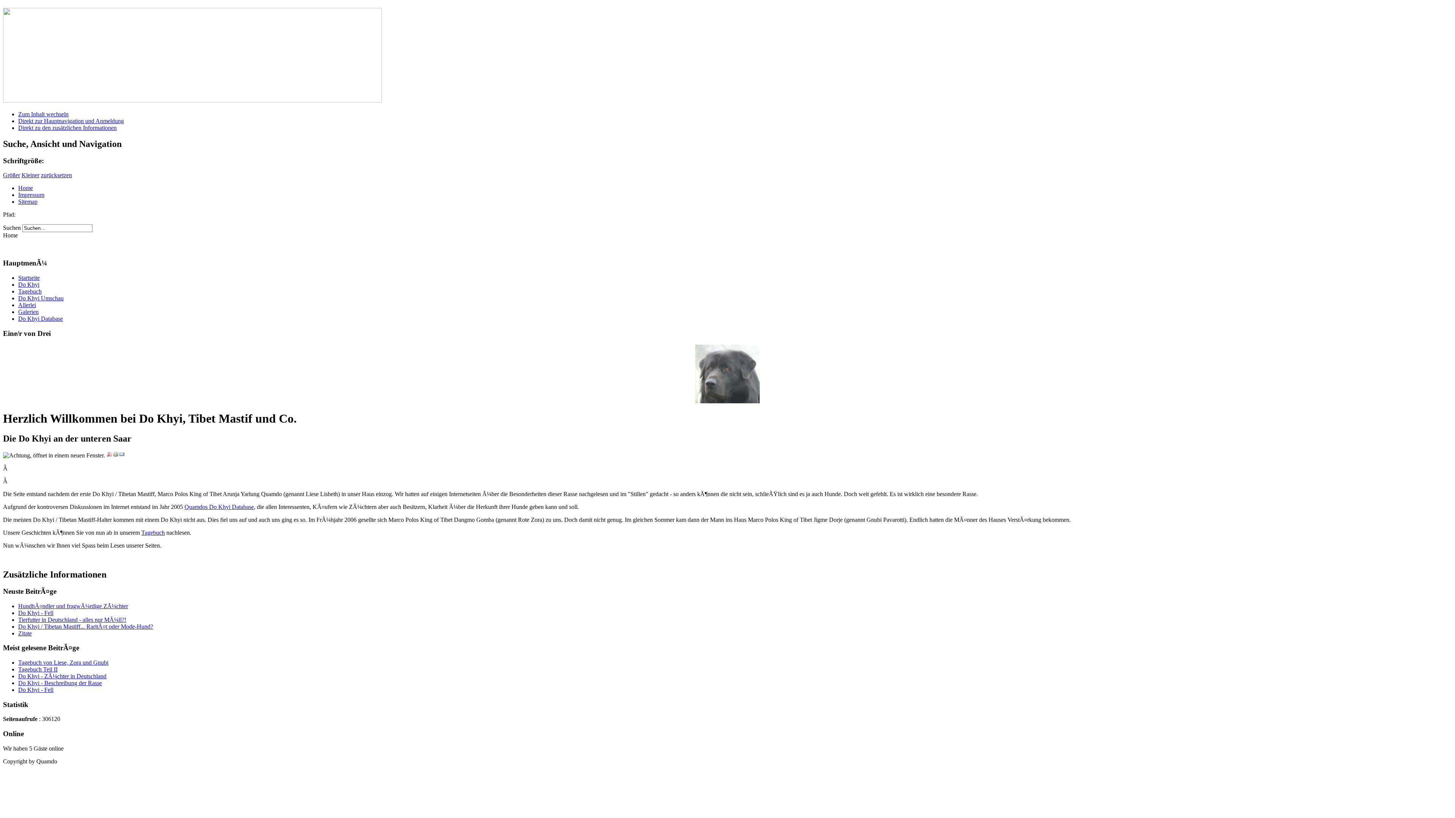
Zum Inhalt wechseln (43, 114)
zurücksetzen (56, 175)
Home (25, 188)
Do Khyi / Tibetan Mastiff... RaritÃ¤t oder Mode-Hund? (85, 626)
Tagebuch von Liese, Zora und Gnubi (63, 662)
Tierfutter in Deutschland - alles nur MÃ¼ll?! (72, 620)
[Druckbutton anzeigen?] (116, 455)
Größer (11, 175)
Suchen (12, 228)
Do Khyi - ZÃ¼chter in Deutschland (62, 676)
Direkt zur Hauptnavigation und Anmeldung (71, 121)
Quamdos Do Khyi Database (219, 507)
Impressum (31, 195)
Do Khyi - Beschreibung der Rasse (60, 683)
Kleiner (30, 175)
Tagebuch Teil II (38, 669)
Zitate (25, 633)
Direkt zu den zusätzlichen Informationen (67, 128)
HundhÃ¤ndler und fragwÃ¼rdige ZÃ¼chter (73, 606)
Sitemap (28, 201)
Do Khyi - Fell (35, 613)
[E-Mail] (122, 455)
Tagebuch (153, 532)
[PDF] (109, 455)
